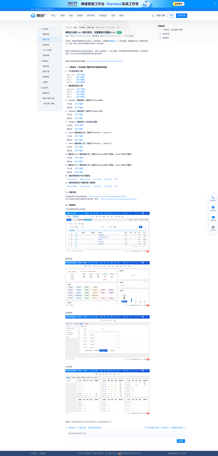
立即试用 (182, 15)
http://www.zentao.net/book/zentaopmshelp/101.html (107, 196)
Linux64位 (97, 179)
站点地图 (34, 453)
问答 (113, 16)
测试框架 (46, 77)
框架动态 (46, 66)
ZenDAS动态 (47, 50)
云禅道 (80, 16)
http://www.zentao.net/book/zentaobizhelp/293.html (105, 61)
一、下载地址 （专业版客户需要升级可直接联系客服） (173, 30)
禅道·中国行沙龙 (49, 98)
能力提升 (45, 88)
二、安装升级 (164, 34)
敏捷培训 (46, 93)
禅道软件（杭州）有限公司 (95, 453)
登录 (181, 441)
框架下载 (46, 71)
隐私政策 (42, 453)
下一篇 (165, 428)
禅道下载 (46, 39)
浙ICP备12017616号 (111, 453)
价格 (71, 16)
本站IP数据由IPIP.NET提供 (177, 453)
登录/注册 (160, 15)
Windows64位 (72, 179)
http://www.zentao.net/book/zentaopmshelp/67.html (119, 199)
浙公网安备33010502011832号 (131, 453)
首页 (75, 27)
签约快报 (46, 55)
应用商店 (103, 16)
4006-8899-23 (49, 9)
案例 (63, 16)
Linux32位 (108, 179)
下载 (171, 15)
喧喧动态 (46, 45)
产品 (53, 16)
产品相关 (45, 29)
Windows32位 (85, 179)
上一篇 (84, 428)
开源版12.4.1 (113, 41)
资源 (121, 16)
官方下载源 (81, 75)
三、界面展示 (164, 38)
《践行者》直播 (48, 104)
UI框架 (45, 82)
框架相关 (45, 61)
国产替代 (91, 16)
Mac (115, 179)
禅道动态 (46, 34)
